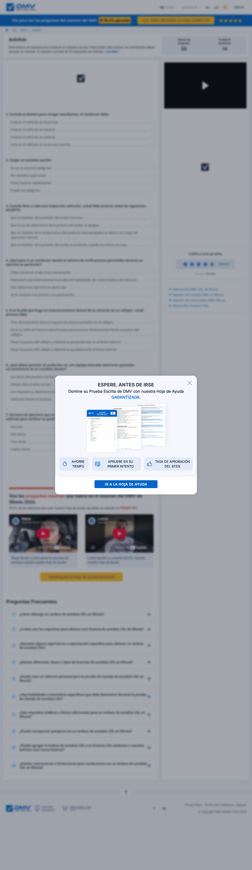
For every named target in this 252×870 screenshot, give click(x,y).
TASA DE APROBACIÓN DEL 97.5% (172, 464)
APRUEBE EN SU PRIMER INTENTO (120, 464)
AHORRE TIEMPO (78, 464)
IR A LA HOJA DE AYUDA (126, 484)
